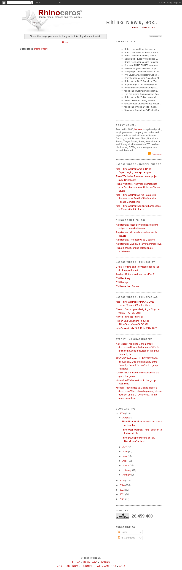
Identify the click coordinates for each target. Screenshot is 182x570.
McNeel (138, 129)
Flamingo (90, 562)
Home (65, 42)
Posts (123, 532)
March (126, 465)
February (127, 470)
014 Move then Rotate (127, 286)
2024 (122, 485)
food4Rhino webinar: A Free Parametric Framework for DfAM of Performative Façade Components (136, 198)
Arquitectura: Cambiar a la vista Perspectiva (138, 243)
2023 (122, 490)
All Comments (127, 537)
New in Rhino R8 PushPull (129, 316)
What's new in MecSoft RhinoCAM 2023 (136, 328)
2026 (122, 413)
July (124, 447)
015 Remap (122, 282)
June (125, 451)
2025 (122, 480)
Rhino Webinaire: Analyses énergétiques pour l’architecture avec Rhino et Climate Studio (138, 187)
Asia (122, 566)
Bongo (105, 562)
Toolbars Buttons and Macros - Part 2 (135, 274)
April (125, 461)
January (126, 474)
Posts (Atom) (41, 49)
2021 (122, 499)
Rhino (76, 562)
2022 (122, 494)
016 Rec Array (123, 278)
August (126, 417)
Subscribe (156, 154)
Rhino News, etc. (132, 22)
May (125, 456)
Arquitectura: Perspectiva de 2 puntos (135, 239)
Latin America (106, 566)
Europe (87, 566)
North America (68, 566)
